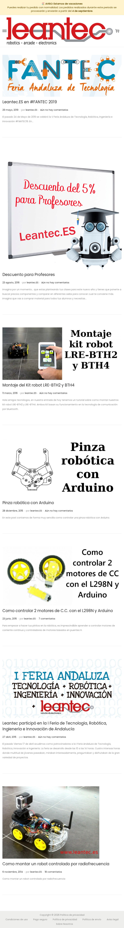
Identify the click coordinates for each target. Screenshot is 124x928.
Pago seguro (40, 919)
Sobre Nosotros (64, 924)
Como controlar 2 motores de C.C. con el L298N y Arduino (57, 610)
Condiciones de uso (16, 919)
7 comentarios (47, 618)
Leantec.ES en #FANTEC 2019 (29, 102)
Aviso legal (113, 919)
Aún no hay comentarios (54, 110)
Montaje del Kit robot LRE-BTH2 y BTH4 (38, 385)
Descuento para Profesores (28, 274)
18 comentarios (53, 871)
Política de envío (92, 919)
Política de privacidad (72, 915)
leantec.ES (31, 110)
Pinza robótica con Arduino (28, 502)
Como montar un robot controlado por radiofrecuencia (55, 864)
